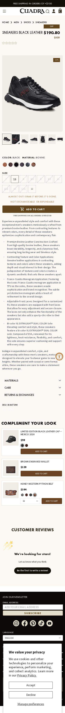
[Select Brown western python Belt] (26, 495)
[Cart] (60, 10)
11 (15, 189)
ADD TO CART (41, 451)
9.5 (49, 179)
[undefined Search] (47, 11)
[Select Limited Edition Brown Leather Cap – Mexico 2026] (26, 445)
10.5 (6, 189)
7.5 (14, 179)
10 (58, 179)
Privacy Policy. (26, 675)
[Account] (53, 11)
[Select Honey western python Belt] (35, 495)
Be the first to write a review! (32, 570)
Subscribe (32, 613)
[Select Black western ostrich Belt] (30, 495)
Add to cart (35, 209)
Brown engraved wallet (35, 461)
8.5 (32, 179)
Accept (30, 685)
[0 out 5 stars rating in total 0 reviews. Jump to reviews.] (10, 43)
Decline (31, 695)
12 (32, 189)
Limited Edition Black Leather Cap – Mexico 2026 (41, 433)
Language (8, 632)
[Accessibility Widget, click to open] (59, 357)
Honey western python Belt (37, 483)
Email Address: (11, 602)
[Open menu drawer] (4, 11)
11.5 (23, 189)
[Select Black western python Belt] (22, 495)
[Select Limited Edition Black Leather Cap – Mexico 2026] (22, 445)
